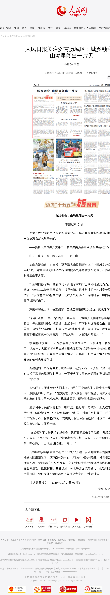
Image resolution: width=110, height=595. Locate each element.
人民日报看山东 (28, 36)
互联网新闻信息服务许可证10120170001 (17, 560)
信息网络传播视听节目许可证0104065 (17, 569)
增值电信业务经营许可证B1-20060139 (54, 560)
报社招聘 (32, 540)
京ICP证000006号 (41, 572)
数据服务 (82, 540)
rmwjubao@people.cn (94, 554)
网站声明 (92, 540)
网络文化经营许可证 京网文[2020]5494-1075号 (55, 569)
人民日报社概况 (8, 540)
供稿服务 (72, 540)
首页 (2, 28)
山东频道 (14, 36)
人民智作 (88, 527)
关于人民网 (21, 540)
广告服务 (52, 540)
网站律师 (102, 540)
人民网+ (41, 527)
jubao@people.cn (83, 549)
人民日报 (29, 527)
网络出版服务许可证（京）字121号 (93, 569)
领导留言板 (65, 527)
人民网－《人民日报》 (86, 73)
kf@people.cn (29, 554)
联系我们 (59, 543)
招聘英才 (42, 540)
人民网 (3, 36)
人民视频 (76, 527)
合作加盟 (62, 540)
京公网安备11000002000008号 (64, 572)
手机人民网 (53, 527)
